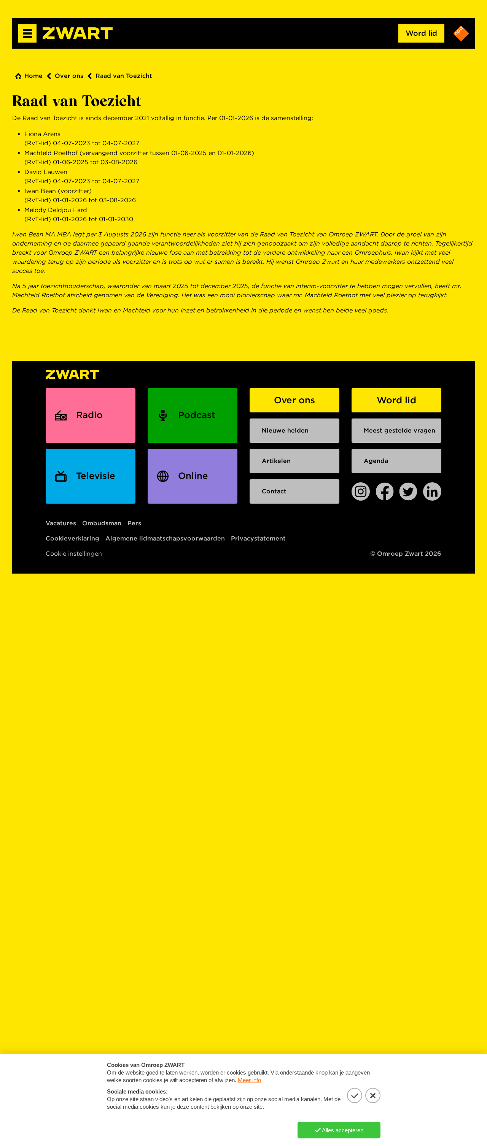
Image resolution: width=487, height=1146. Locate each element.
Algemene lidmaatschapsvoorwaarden (165, 538)
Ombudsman (101, 523)
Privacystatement (258, 538)
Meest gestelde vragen (399, 430)
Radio (89, 414)
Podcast (196, 414)
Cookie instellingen (74, 553)
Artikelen (276, 460)
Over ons (69, 75)
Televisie (95, 475)
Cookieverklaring (72, 538)
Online (193, 475)
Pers (134, 523)
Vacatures (61, 523)
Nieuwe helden (285, 430)
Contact (274, 491)
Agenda (376, 460)
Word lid (421, 33)
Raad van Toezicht (123, 75)
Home (33, 75)
